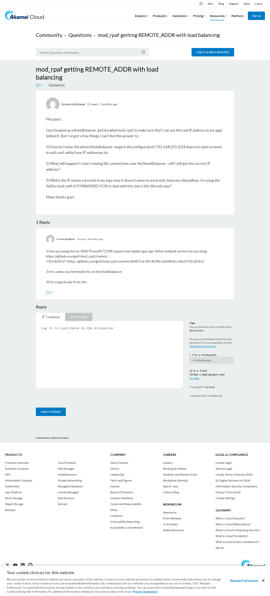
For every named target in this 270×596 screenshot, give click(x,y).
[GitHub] (30, 565)
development (56, 85)
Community (49, 35)
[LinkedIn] (22, 565)
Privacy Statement (145, 591)
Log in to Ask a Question (213, 52)
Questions (80, 35)
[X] (7, 565)
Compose (53, 317)
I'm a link (194, 378)
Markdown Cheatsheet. (202, 346)
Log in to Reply (51, 411)
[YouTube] (15, 565)
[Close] (263, 580)
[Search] (143, 52)
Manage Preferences (244, 580)
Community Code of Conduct (52, 437)
